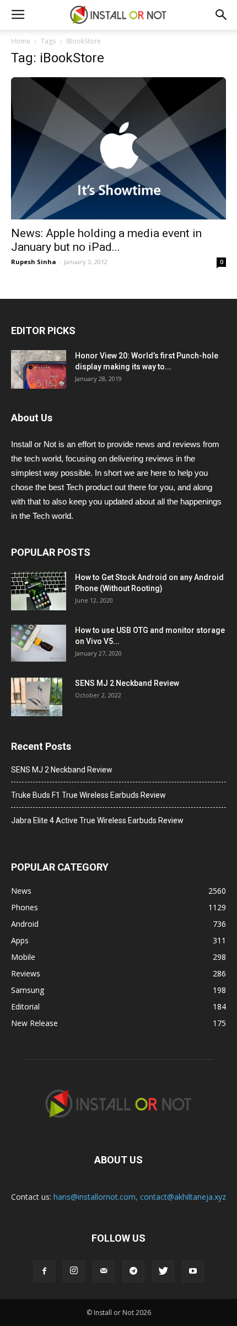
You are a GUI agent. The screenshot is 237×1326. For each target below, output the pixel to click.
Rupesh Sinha (33, 261)
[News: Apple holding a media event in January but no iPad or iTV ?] (118, 148)
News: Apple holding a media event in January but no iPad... (106, 240)
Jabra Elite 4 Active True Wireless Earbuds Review (97, 820)
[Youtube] (193, 1271)
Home (20, 41)
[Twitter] (163, 1271)
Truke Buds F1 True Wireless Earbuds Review (88, 795)
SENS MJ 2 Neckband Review (127, 683)
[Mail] (104, 1271)
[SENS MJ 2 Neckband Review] (36, 697)
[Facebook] (44, 1271)
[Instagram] (74, 1271)
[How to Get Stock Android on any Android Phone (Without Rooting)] (38, 591)
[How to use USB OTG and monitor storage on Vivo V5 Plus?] (38, 643)
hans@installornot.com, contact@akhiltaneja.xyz (139, 1196)
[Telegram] (133, 1271)
